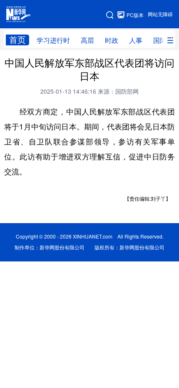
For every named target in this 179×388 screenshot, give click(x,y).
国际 (160, 40)
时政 (111, 40)
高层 (87, 40)
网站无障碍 (160, 14)
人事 (135, 40)
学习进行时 (53, 40)
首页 (17, 39)
